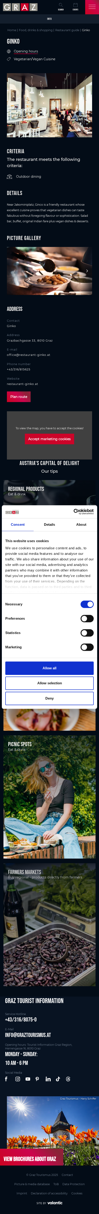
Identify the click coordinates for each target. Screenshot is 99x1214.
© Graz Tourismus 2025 (42, 1175)
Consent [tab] (18, 524)
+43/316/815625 (18, 369)
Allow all (49, 668)
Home (11, 30)
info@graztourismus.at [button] (28, 1035)
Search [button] (61, 9)
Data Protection (73, 1184)
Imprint (22, 1193)
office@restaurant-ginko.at (28, 355)
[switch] (87, 618)
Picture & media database (32, 1184)
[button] (8, 1079)
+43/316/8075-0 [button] (21, 1019)
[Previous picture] (12, 271)
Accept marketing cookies (49, 439)
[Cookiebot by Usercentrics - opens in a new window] (73, 512)
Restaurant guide (67, 30)
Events (75, 9)
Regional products (26, 489)
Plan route (18, 397)
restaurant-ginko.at (22, 384)
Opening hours (26, 51)
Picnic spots (20, 744)
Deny (49, 698)
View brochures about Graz (30, 1159)
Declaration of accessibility (49, 1193)
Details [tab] (49, 524)
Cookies (76, 1193)
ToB (56, 1184)
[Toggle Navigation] (92, 7)
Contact (67, 1175)
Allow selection (49, 683)
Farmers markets (24, 872)
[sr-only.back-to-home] (21, 7)
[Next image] (86, 271)
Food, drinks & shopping (35, 30)
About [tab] (81, 524)
